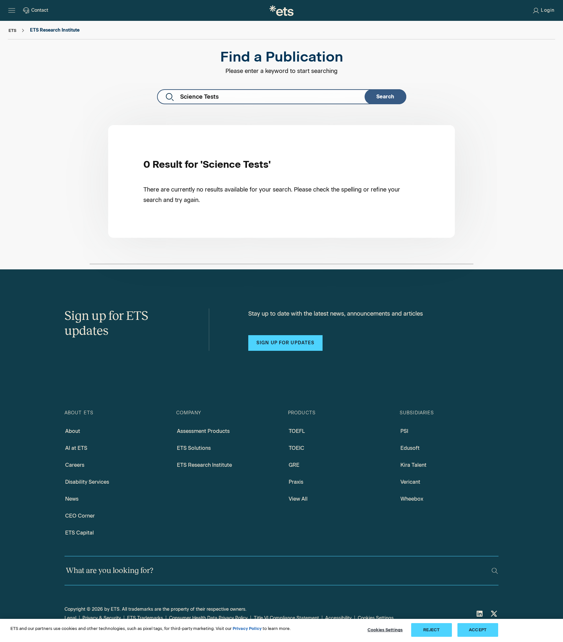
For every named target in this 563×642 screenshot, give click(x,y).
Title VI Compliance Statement (286, 618)
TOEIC (296, 448)
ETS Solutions (194, 448)
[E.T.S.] (281, 10)
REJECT (431, 629)
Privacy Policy (247, 628)
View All (298, 499)
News (72, 499)
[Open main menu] (12, 10)
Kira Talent (413, 465)
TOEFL (297, 431)
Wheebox (411, 499)
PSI (404, 431)
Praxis (296, 482)
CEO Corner (80, 516)
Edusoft (410, 448)
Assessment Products (203, 431)
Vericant (410, 482)
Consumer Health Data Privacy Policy (208, 618)
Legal (70, 618)
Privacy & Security (101, 618)
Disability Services (87, 482)
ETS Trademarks (145, 618)
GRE (294, 465)
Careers (74, 465)
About (72, 431)
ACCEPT (477, 629)
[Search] (494, 571)
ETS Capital (79, 533)
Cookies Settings (376, 618)
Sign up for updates (285, 343)
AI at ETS (76, 448)
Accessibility (338, 618)
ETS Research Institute (204, 465)
